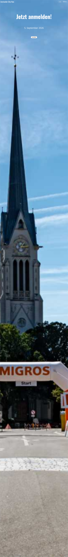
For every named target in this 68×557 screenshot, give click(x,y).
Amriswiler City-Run (7, 1)
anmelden (34, 37)
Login (60, 1)
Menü (65, 1)
